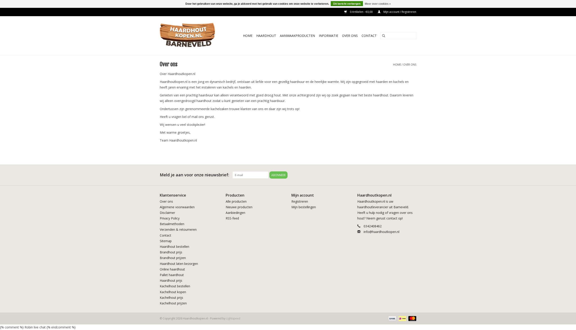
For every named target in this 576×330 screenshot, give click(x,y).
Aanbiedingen (235, 212)
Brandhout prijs (171, 252)
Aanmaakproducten (297, 35)
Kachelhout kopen (173, 292)
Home (247, 35)
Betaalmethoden (172, 224)
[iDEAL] (402, 318)
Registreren (299, 201)
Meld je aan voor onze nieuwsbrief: (194, 175)
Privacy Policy (170, 218)
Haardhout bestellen (174, 246)
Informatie (328, 35)
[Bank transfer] (392, 318)
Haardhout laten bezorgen (179, 263)
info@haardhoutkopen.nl (381, 232)
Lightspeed (233, 318)
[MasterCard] (411, 318)
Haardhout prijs (171, 280)
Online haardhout (172, 269)
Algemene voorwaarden (177, 207)
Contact (369, 35)
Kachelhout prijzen (173, 303)
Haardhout (266, 35)
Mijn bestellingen (303, 207)
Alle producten (236, 201)
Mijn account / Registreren (399, 12)
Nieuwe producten (239, 207)
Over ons (409, 64)
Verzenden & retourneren (178, 229)
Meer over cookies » (378, 3)
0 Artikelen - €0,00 (361, 12)
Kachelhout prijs (171, 297)
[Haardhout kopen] (190, 36)
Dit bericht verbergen (346, 3)
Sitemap (166, 241)
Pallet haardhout (172, 275)
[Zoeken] (383, 35)
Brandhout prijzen (173, 258)
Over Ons (350, 35)
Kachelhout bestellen (175, 286)
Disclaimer (167, 212)
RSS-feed (232, 218)
